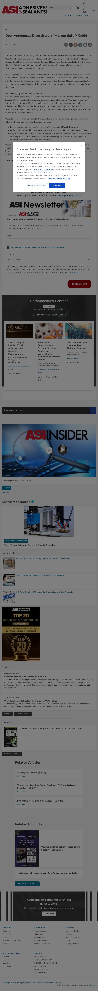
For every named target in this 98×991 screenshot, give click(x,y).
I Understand (57, 185)
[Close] (81, 145)
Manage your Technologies (36, 185)
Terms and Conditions (43, 169)
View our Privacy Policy (59, 178)
